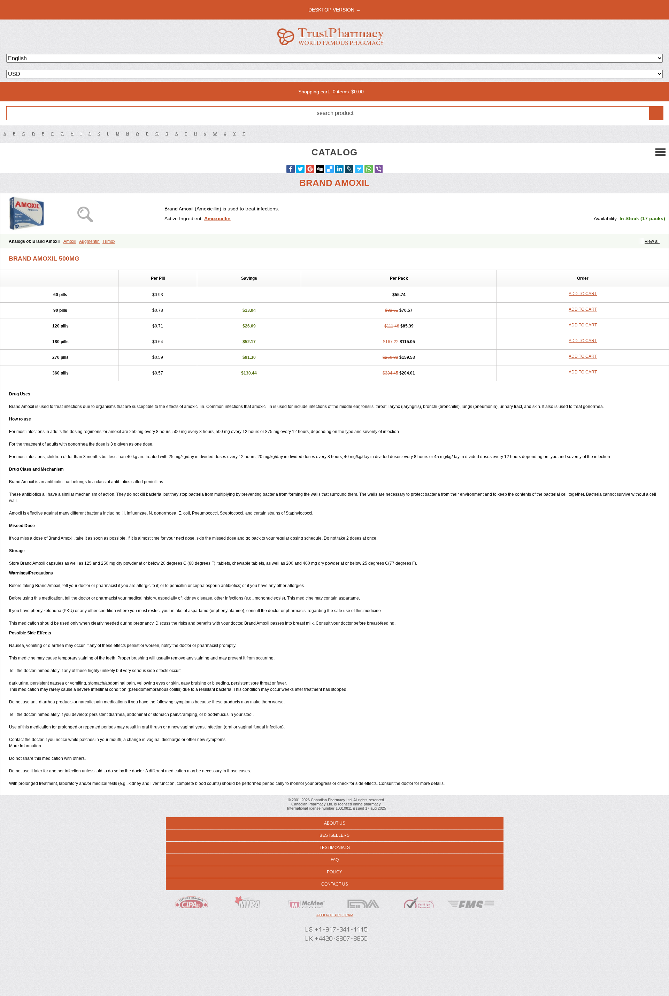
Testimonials (335, 847)
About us (334, 823)
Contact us (334, 884)
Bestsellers (334, 835)
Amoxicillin (217, 218)
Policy (334, 872)
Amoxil (69, 241)
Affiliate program (334, 915)
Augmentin (89, 241)
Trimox (108, 241)
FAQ (335, 859)
